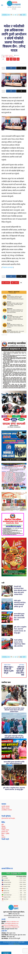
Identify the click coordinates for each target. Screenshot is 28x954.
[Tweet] (21, 68)
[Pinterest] (14, 59)
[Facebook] (7, 59)
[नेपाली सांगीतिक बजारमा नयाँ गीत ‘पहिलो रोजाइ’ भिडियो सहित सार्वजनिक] (7, 643)
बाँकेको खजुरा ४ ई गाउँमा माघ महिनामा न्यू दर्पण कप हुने (8, 670)
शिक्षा (2, 835)
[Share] (11, 68)
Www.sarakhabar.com (13, 922)
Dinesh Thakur (9, 55)
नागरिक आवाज (5, 830)
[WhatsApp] (18, 59)
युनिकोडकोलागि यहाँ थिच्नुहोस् (8, 818)
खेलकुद (3, 826)
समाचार (6, 56)
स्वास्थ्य (3, 837)
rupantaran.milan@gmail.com (9, 925)
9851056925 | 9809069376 (12, 927)
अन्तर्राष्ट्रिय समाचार (6, 810)
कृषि (2, 825)
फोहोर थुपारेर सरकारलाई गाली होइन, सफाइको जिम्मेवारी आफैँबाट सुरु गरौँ (20, 604)
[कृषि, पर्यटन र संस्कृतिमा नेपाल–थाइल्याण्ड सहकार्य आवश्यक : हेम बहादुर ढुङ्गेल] (7, 630)
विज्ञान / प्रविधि (5, 833)
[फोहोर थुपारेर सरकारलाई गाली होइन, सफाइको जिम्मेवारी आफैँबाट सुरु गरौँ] (7, 604)
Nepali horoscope (4, 334)
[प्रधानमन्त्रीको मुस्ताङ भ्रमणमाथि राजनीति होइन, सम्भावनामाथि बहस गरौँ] (7, 617)
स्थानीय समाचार (5, 806)
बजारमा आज (4, 832)
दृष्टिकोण (3, 828)
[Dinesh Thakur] (2, 55)
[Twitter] (11, 59)
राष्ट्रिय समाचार (11, 56)
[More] (21, 282)
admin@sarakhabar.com (12, 923)
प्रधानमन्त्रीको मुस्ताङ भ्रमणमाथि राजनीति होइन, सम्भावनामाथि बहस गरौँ (19, 617)
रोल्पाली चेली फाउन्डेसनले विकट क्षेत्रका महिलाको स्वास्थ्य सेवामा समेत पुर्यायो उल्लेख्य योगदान (20, 590)
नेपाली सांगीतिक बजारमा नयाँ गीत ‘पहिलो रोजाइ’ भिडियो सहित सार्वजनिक (19, 643)
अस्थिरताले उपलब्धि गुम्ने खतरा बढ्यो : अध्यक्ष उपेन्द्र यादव (20, 671)
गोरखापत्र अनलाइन (7, 267)
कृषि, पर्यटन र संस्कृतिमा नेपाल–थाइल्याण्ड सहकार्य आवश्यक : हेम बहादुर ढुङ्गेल (20, 630)
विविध (4, 56)
